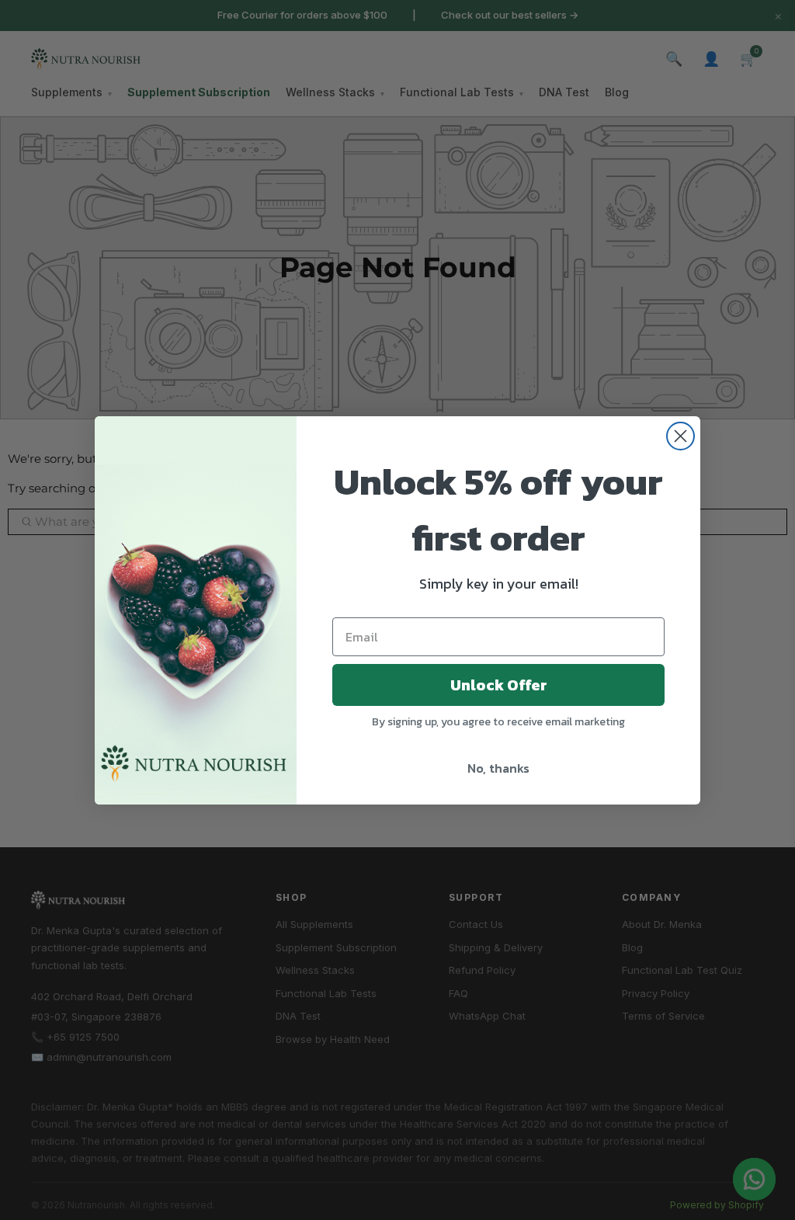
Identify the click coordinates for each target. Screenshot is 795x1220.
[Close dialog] (680, 436)
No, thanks (498, 768)
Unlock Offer (498, 685)
